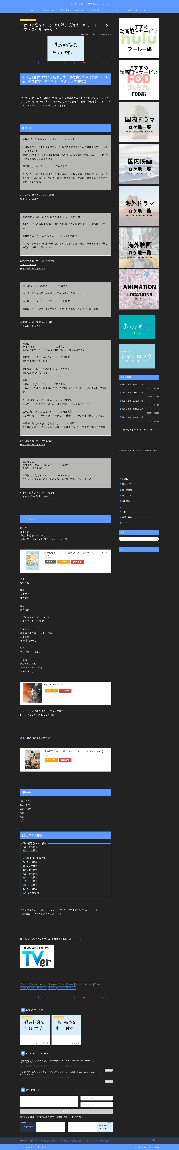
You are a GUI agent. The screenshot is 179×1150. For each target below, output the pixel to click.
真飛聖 (24, 988)
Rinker (56, 557)
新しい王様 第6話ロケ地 (132, 401)
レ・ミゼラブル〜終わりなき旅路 (37, 715)
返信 (109, 1070)
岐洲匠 (63, 984)
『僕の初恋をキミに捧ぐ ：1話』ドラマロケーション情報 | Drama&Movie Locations (56, 1061)
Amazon (63, 562)
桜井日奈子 (89, 984)
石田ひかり (43, 988)
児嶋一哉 (34, 984)
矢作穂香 (33, 988)
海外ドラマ (80, 10)
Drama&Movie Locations (89, 3)
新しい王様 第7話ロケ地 (132, 393)
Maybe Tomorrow (53, 684)
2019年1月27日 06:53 (27, 1074)
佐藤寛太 (25, 984)
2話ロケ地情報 (30, 850)
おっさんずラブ (28, 264)
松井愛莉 (79, 984)
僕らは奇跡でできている (32, 268)
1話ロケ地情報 (30, 846)
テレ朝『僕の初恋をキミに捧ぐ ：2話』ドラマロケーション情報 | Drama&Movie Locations (59, 1072)
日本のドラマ (48, 10)
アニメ (108, 10)
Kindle (50, 562)
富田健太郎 (53, 984)
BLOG (146, 10)
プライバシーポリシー (29, 1147)
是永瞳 (71, 984)
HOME (33, 10)
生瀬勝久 (99, 984)
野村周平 (62, 988)
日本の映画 (64, 10)
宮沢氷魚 (43, 984)
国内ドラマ (34, 1141)
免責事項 (43, 1147)
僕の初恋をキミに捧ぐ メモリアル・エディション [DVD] (73, 751)
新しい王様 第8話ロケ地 (132, 384)
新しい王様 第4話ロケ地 (132, 417)
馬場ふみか (72, 988)
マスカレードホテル (30, 326)
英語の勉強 (132, 10)
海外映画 (95, 10)
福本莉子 (52, 988)
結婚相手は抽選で (29, 199)
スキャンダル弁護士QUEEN (34, 496)
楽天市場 (77, 562)
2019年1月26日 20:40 (27, 1062)
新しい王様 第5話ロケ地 (132, 409)
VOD (119, 10)
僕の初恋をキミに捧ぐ (28, 20)
